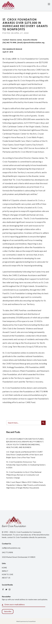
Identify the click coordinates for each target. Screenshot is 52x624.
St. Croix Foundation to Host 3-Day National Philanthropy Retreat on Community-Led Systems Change (23, 475)
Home (4, 568)
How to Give (7, 574)
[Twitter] (6, 589)
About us (6, 578)
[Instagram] (9, 589)
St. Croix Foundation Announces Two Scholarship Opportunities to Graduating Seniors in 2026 (26, 465)
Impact (5, 571)
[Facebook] (3, 589)
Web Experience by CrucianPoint (26, 621)
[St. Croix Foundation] (8, 5)
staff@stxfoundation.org (11, 548)
